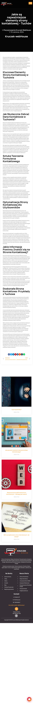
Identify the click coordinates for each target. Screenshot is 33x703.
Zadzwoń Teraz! (16, 612)
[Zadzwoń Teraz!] (16, 609)
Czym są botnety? (16, 409)
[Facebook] (16, 615)
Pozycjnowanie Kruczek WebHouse (17, 30)
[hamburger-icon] (30, 3)
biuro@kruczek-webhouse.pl (16, 605)
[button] (9, 354)
